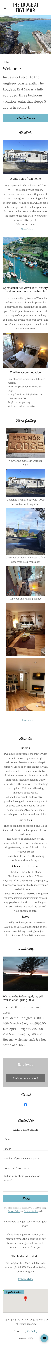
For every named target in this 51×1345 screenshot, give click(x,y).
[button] (6, 7)
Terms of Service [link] (31, 1211)
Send (25, 1198)
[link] (25, 7)
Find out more (25, 117)
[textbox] (25, 1137)
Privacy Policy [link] (14, 1211)
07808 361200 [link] (25, 1278)
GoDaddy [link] (32, 1331)
